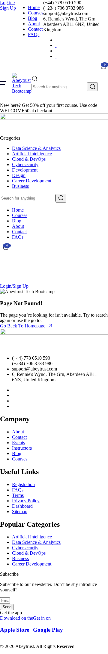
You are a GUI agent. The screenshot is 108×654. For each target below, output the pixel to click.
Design (19, 175)
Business (20, 186)
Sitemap (19, 511)
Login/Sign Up (14, 286)
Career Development (31, 180)
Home (34, 7)
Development (25, 169)
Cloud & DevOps (29, 159)
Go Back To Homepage (22, 325)
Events (18, 442)
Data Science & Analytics (36, 148)
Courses (35, 12)
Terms (18, 495)
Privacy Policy (26, 500)
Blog (32, 18)
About (34, 23)
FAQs (33, 34)
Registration (23, 484)
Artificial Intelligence (32, 153)
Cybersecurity (25, 164)
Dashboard (22, 506)
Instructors (22, 448)
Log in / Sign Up (8, 5)
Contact (35, 29)
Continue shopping (21, 273)
